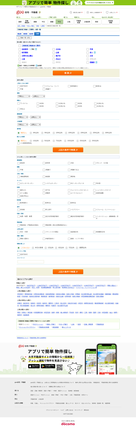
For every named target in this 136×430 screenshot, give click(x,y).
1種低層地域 (24, 176)
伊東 (57, 312)
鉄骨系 (47, 163)
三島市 (57, 303)
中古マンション (38, 324)
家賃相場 (56, 327)
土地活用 (41, 399)
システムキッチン (51, 183)
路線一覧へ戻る (25, 37)
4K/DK (80, 106)
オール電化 (24, 193)
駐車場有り (74, 86)
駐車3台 (73, 203)
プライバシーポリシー (52, 410)
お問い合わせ (69, 410)
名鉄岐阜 (26, 315)
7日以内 (71, 247)
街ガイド (77, 403)
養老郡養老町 (99, 303)
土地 (72, 324)
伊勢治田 (93, 59)
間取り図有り (24, 238)
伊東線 (77, 294)
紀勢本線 (68, 296)
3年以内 (36, 133)
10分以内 (70, 140)
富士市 (33, 305)
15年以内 (71, 133)
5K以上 (22, 109)
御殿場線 (108, 294)
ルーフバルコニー (77, 193)
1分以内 (36, 140)
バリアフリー (75, 209)
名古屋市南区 (109, 303)
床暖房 (47, 193)
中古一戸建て (63, 324)
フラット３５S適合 (51, 232)
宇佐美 (71, 312)
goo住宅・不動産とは (37, 382)
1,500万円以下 (54, 285)
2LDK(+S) (100, 103)
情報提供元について (22, 338)
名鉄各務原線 (50, 294)
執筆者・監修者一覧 (97, 403)
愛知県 (19, 33)
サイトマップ (78, 410)
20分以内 (95, 140)
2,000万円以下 (65, 285)
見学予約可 (24, 86)
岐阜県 (31, 33)
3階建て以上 (75, 170)
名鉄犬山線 (59, 296)
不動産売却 (34, 399)
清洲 (53, 312)
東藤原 (24, 62)
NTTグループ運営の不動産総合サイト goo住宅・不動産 (33, 7)
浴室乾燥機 (99, 193)
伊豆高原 (47, 312)
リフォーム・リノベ (52, 86)
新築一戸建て (51, 324)
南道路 (47, 176)
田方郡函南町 (24, 305)
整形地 (73, 176)
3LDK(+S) (62, 106)
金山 (111, 312)
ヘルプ (62, 410)
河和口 (24, 312)
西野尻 (58, 62)
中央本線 (25, 296)
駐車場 (70, 391)
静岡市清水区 (88, 303)
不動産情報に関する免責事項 (38, 338)
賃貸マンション (62, 391)
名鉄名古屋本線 (34, 296)
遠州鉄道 (52, 296)
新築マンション (35, 395)
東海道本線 (28, 294)
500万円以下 (31, 285)
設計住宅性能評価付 (52, 216)
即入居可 (48, 209)
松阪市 (54, 305)
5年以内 (47, 133)
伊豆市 (80, 303)
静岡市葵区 (40, 305)
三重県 (37, 33)
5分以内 (47, 140)
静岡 (115, 312)
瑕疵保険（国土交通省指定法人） (56, 225)
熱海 (90, 312)
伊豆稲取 (105, 312)
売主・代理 (24, 232)
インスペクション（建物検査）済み (107, 217)
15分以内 (83, 140)
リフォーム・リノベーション (105, 209)
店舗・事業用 (88, 324)
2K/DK (80, 103)
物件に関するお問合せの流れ (83, 382)
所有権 (22, 209)
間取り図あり (111, 285)
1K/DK (41, 103)
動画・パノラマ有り (77, 238)
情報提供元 (96, 382)
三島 (85, 312)
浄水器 (98, 183)
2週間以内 (82, 247)
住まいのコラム (86, 403)
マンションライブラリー (27, 327)
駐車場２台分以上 (68, 287)
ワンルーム (24, 103)
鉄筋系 (22, 163)
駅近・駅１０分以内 (23, 287)
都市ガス (23, 190)
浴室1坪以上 (24, 196)
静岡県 (25, 33)
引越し (36, 403)
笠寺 (76, 312)
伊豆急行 (20, 294)
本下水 (47, 190)
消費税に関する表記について (57, 386)
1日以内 (50, 247)
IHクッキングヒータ (77, 183)
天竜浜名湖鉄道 (39, 294)
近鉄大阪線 (100, 296)
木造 (72, 163)
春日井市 (26, 303)
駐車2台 (98, 86)
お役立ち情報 (19, 403)
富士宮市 (63, 303)
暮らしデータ (66, 327)
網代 (81, 312)
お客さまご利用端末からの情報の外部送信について (59, 382)
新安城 (30, 312)
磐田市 (48, 305)
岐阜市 (45, 303)
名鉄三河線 (70, 294)
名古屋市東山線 (86, 294)
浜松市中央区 (72, 303)
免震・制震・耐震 (26, 216)
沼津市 (39, 303)
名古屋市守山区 (62, 305)
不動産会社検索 (44, 327)
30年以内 (108, 133)
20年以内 (84, 133)
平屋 (21, 89)
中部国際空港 (38, 312)
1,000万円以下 (42, 285)
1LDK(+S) (62, 103)
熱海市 (33, 303)
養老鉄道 (44, 296)
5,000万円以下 (101, 285)
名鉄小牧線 (76, 296)
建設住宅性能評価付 (77, 216)
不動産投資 (100, 324)
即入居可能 (56, 287)
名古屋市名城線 (98, 294)
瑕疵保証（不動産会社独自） (30, 225)
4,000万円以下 (89, 285)
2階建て (48, 89)
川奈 (99, 312)
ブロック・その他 (102, 163)
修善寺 (19, 315)
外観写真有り (49, 238)
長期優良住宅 (100, 232)
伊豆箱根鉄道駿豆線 (88, 296)
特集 (32, 403)
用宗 (18, 312)
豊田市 (51, 303)
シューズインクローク (103, 190)
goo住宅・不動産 (20, 382)
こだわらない (25, 247)
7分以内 (59, 140)
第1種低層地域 (46, 287)
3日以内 (61, 247)
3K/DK (41, 106)
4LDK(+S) (100, 106)
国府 (94, 312)
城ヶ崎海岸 (64, 312)
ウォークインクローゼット (80, 190)
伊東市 (19, 303)
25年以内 (96, 133)
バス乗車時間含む (26, 143)
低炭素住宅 (74, 232)
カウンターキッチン (27, 183)
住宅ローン (85, 395)
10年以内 (59, 133)
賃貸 (79, 324)
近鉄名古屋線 (60, 294)
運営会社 (86, 410)
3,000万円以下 (77, 285)
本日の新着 (39, 247)
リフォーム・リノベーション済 (86, 287)
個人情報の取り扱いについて (39, 386)
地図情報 (107, 403)
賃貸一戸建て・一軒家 (50, 391)
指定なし (24, 133)
